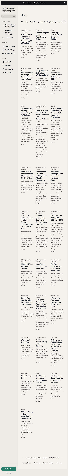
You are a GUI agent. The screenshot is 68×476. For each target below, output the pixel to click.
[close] (64, 2)
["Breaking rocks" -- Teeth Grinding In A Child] (57, 45)
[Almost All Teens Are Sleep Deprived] (27, 274)
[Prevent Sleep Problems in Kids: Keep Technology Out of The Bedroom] (27, 45)
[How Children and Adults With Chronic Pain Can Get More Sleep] (27, 185)
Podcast (8, 62)
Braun (57, 458)
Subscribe (8, 469)
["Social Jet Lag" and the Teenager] (42, 351)
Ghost (52, 458)
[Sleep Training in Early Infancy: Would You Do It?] (42, 83)
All (22, 22)
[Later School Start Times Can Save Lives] (42, 274)
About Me (8, 73)
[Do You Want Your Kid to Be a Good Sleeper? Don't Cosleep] (27, 313)
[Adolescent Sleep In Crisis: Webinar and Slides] (57, 83)
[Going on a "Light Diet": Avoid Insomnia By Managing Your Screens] (42, 313)
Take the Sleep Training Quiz (10, 26)
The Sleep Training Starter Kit (8, 32)
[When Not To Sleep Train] (27, 351)
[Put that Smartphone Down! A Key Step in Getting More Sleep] (42, 232)
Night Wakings (10, 50)
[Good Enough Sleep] (27, 387)
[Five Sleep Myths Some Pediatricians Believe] (42, 45)
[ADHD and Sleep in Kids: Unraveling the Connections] (27, 423)
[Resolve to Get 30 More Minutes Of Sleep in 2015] (57, 232)
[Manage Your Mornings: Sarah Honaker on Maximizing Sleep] (57, 185)
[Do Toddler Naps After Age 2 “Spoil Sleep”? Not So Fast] (27, 132)
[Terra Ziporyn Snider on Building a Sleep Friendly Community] (42, 185)
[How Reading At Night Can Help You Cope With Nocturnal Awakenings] (57, 132)
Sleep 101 (33, 22)
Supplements (9, 53)
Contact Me (9, 69)
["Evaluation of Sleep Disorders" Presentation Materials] (57, 387)
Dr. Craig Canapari (8, 8)
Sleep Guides (9, 38)
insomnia (61, 22)
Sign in (9, 473)
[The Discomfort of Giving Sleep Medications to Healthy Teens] (27, 83)
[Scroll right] (64, 21)
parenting (41, 22)
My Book (8, 65)
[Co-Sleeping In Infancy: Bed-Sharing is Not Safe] (42, 387)
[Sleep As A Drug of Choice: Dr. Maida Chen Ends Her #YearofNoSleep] (42, 132)
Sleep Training (10, 46)
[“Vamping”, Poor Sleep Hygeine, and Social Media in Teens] (57, 313)
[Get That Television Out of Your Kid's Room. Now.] (57, 274)
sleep (26, 22)
